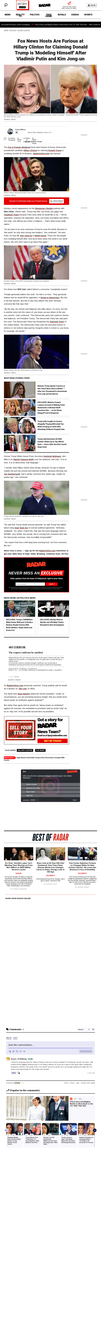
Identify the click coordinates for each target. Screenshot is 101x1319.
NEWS (8, 14)
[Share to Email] (34, 138)
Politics (13, 30)
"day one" (22, 689)
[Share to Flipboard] (26, 138)
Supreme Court (57, 322)
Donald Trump (55, 150)
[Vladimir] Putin (11, 215)
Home (6, 30)
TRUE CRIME (48, 15)
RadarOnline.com (41, 153)
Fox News (40, 750)
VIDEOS (75, 14)
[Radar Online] (44, 5)
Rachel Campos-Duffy (24, 459)
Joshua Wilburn (20, 129)
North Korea (40, 236)
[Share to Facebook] (11, 138)
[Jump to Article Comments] (5, 138)
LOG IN (92, 5)
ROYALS (62, 14)
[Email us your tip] (22, 9)
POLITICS (34, 14)
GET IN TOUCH (52, 740)
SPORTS (88, 14)
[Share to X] (19, 138)
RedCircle (17, 676)
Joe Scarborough (12, 474)
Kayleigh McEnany (52, 456)
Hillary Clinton (24, 30)
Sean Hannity (24, 694)
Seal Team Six (21, 528)
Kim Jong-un (26, 236)
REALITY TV (20, 15)
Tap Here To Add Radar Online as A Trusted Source (28, 201)
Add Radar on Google (34, 141)
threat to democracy (50, 297)
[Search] (5, 6)
